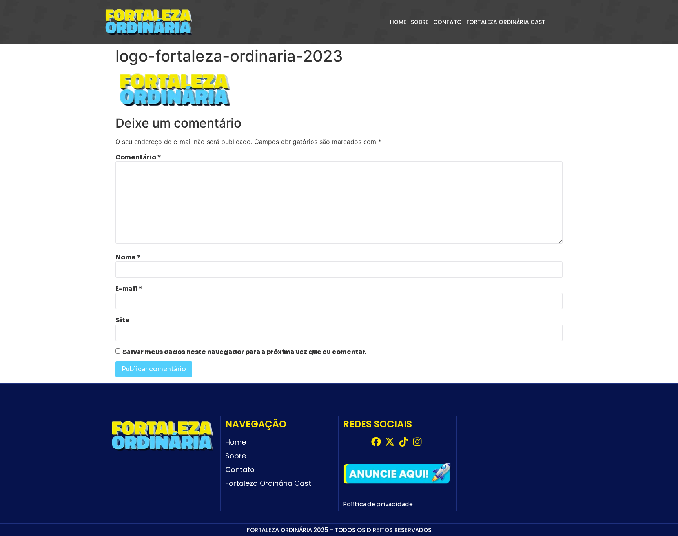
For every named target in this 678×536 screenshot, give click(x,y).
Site (122, 320)
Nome (127, 257)
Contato (447, 22)
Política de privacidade (378, 504)
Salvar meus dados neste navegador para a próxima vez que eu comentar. (244, 352)
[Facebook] (376, 442)
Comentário (138, 157)
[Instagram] (417, 442)
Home (398, 22)
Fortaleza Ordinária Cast (506, 22)
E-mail (128, 289)
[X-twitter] (390, 442)
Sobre (419, 22)
